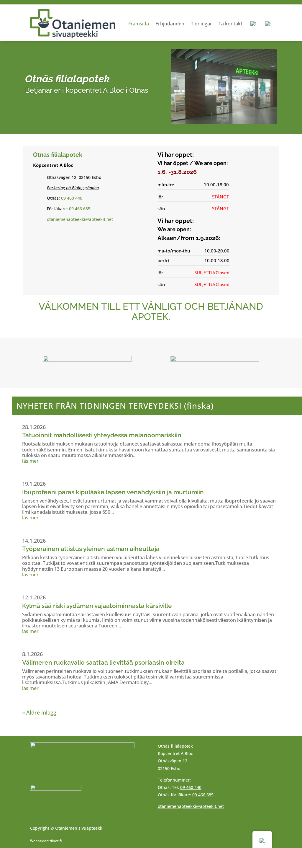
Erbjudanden (169, 23)
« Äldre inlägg (39, 712)
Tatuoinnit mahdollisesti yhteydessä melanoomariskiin (101, 435)
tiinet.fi (56, 840)
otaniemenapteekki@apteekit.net (80, 219)
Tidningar (201, 23)
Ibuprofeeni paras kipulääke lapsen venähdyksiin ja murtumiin (113, 492)
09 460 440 (71, 198)
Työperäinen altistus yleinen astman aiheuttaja (91, 548)
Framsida (138, 23)
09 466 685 (79, 208)
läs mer (30, 461)
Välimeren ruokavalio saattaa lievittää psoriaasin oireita (103, 662)
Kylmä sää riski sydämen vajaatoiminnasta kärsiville (97, 605)
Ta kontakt (230, 23)
